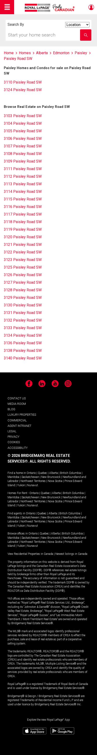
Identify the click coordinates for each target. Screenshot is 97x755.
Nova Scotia (55, 481)
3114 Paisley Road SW (23, 191)
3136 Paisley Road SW (23, 343)
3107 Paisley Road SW (23, 146)
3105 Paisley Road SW (23, 131)
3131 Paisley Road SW (23, 312)
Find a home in (17, 473)
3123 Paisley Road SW (23, 259)
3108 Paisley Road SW (23, 153)
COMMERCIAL (17, 420)
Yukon (21, 485)
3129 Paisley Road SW (23, 297)
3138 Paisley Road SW (23, 350)
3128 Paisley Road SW (23, 290)
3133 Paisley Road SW (23, 328)
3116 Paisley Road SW (23, 206)
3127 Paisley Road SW (23, 282)
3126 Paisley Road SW (23, 275)
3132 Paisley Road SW (23, 320)
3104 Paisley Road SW (23, 123)
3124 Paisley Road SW (23, 90)
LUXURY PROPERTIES (22, 414)
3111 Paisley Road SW (23, 169)
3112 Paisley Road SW (23, 176)
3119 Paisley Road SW (23, 229)
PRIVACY (13, 436)
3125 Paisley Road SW (23, 267)
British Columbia (70, 473)
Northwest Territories (33, 481)
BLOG (11, 409)
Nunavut (32, 485)
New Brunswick (51, 477)
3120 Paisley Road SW (23, 237)
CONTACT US (17, 398)
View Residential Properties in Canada (30, 554)
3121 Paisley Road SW (23, 244)
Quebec (42, 473)
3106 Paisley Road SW (23, 138)
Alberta (53, 473)
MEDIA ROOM (17, 404)
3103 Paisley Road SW (23, 116)
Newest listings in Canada (71, 554)
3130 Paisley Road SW (23, 305)
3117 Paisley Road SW (23, 214)
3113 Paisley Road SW (23, 184)
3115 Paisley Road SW (23, 199)
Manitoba (13, 477)
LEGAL (12, 431)
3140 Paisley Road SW (23, 358)
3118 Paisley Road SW (23, 222)
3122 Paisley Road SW (23, 252)
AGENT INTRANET (19, 426)
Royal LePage (50, 8)
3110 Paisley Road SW (23, 82)
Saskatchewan (30, 477)
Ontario (31, 473)
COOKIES (14, 442)
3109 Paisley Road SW (23, 161)
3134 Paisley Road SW (23, 335)
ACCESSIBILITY (18, 448)
